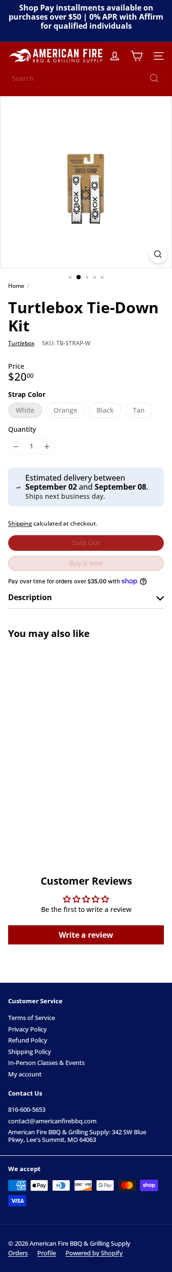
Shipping (20, 523)
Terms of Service (31, 1017)
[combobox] (86, 78)
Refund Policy (27, 1040)
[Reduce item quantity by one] (16, 446)
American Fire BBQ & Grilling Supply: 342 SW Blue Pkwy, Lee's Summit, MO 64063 (77, 1136)
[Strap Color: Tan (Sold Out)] (78, 774)
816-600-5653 (26, 1109)
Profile (46, 1253)
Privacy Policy (27, 1029)
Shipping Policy (29, 1051)
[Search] (154, 78)
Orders (18, 1253)
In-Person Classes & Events (46, 1062)
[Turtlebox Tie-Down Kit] (68, 737)
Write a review (86, 935)
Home (16, 286)
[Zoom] (158, 254)
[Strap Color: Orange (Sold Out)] (39, 774)
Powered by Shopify (94, 1253)
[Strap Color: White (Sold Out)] (20, 774)
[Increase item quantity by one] (47, 446)
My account (25, 1074)
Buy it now (86, 563)
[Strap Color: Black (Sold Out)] (58, 774)
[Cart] (137, 56)
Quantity (22, 430)
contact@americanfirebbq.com (52, 1121)
